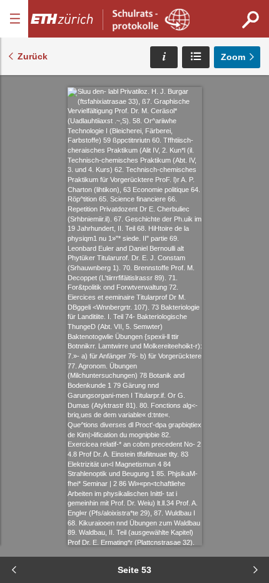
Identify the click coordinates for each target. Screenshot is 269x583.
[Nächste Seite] (255, 570)
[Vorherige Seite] (14, 570)
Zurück (33, 56)
